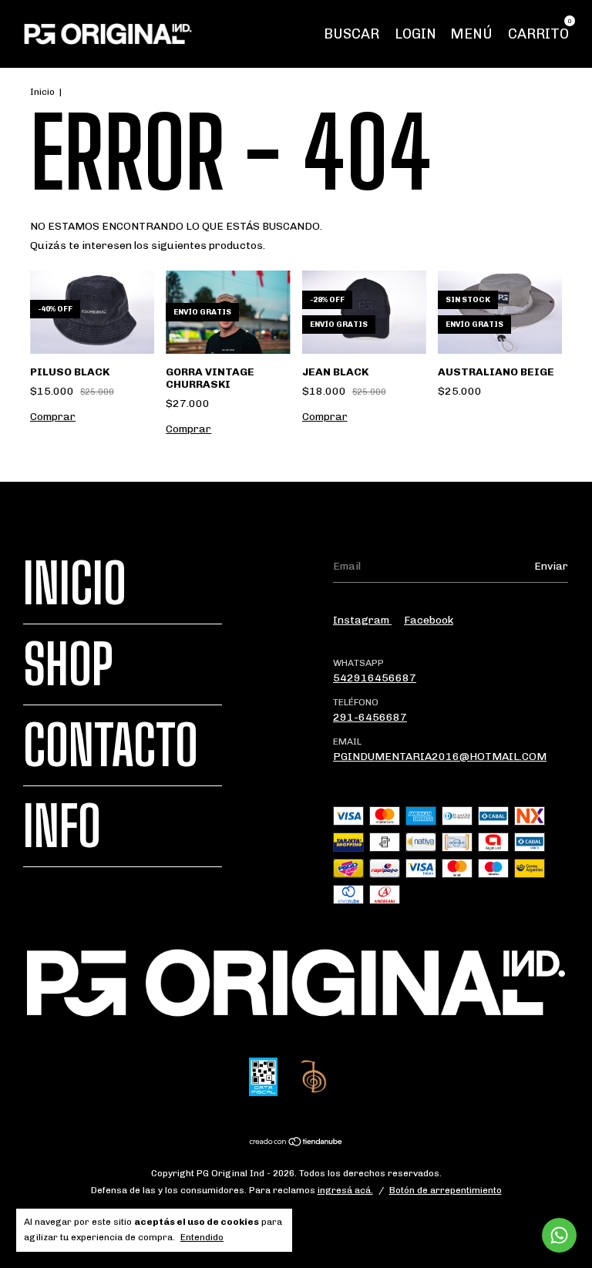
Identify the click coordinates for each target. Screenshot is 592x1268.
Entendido (202, 1237)
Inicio (42, 91)
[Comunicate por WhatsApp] (559, 1235)
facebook (428, 620)
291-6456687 (370, 717)
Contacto (110, 745)
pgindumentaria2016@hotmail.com (440, 756)
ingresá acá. (345, 1190)
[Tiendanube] (296, 1143)
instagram (362, 620)
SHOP (68, 664)
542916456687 (374, 677)
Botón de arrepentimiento (445, 1190)
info (62, 826)
